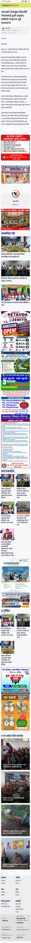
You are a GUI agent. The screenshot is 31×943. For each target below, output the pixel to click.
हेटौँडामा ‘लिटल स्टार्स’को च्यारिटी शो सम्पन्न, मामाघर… (14, 280)
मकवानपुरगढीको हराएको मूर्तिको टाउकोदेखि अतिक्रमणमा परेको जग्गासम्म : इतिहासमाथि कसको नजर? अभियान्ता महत (7, 549)
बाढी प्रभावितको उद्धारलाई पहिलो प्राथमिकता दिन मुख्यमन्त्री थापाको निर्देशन (6, 493)
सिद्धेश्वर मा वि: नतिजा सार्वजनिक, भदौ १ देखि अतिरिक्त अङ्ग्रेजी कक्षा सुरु (14, 765)
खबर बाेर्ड (7, 28)
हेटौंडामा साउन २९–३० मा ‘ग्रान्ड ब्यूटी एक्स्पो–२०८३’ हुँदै (13, 799)
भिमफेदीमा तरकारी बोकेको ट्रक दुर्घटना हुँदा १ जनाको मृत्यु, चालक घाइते (14, 832)
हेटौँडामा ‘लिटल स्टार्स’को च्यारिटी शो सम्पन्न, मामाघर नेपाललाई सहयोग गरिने (23, 493)
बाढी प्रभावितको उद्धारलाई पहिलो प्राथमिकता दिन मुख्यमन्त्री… (13, 255)
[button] (23, 5)
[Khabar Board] (10, 5)
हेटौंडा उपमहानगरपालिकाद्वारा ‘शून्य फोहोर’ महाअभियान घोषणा (15, 865)
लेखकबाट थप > (15, 205)
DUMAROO (19, 937)
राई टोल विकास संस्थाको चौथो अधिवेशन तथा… (15, 304)
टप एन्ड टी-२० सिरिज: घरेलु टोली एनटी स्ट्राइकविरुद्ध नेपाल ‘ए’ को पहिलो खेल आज (23, 520)
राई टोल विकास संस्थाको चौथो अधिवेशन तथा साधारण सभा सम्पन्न (7, 519)
